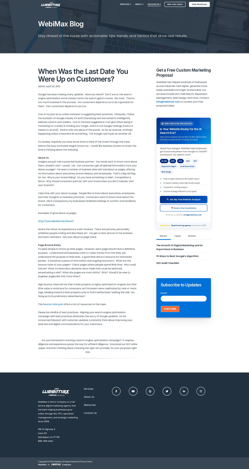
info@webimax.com (192, 215)
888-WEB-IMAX (45, 441)
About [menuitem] (138, 4)
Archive (192, 235)
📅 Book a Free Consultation (183, 208)
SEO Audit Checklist (167, 263)
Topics (177, 235)
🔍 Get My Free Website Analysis (183, 199)
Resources (90, 405)
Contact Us (90, 413)
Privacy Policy (86, 461)
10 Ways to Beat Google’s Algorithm (177, 256)
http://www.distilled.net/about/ (56, 221)
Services (88, 388)
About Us (89, 397)
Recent (163, 235)
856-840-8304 (175, 4)
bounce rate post (53, 304)
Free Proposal (199, 4)
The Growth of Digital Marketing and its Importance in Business (179, 247)
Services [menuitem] (125, 4)
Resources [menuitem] (154, 4)
